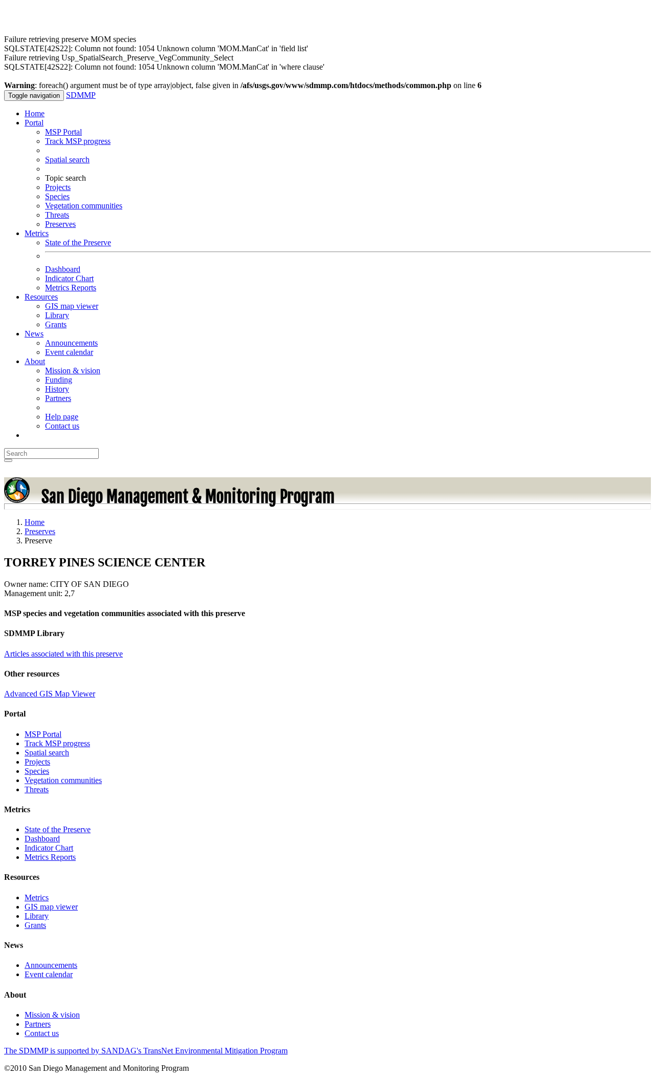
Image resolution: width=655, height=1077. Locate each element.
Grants (56, 324)
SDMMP (81, 95)
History (57, 389)
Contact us (62, 425)
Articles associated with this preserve (63, 653)
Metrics (37, 897)
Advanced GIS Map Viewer (49, 693)
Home (35, 113)
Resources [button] (41, 296)
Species (57, 196)
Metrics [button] (37, 233)
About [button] (35, 361)
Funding (58, 379)
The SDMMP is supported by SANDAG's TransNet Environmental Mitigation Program (146, 1050)
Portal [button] (34, 122)
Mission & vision (72, 370)
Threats (57, 214)
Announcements (71, 343)
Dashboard (62, 269)
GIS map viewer (71, 306)
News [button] (34, 333)
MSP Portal (63, 132)
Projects (58, 187)
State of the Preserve (78, 242)
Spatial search (67, 159)
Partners (58, 398)
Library (57, 315)
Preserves (60, 224)
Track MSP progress (78, 141)
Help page (61, 416)
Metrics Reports (70, 287)
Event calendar (69, 352)
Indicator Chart (69, 278)
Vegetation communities (83, 205)
